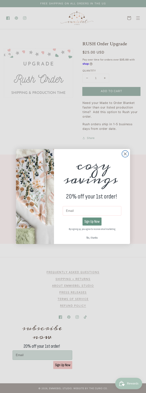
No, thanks (92, 236)
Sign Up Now (92, 221)
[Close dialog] (125, 154)
